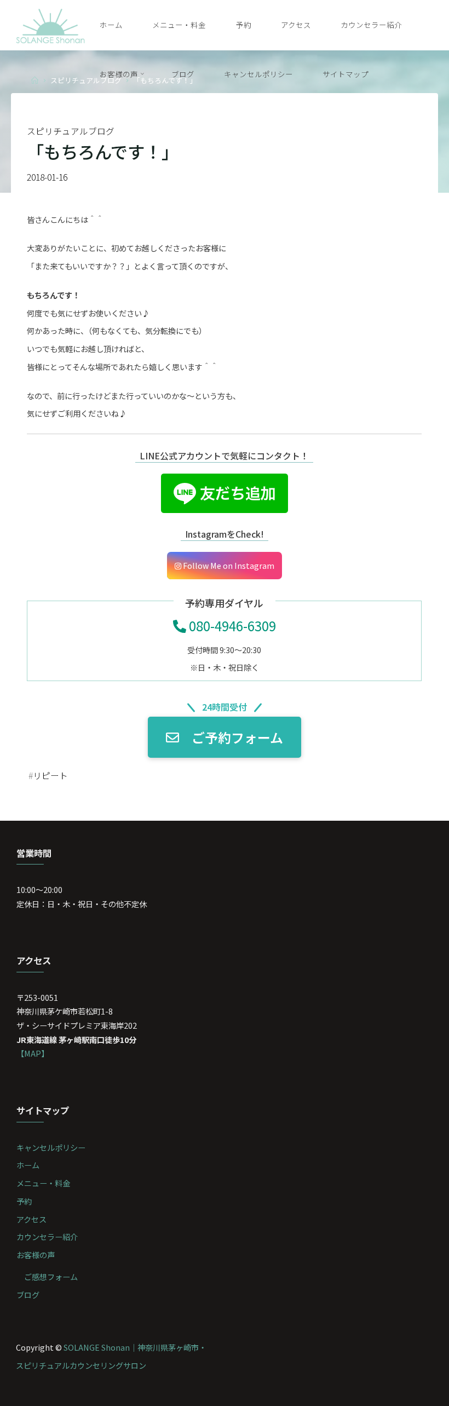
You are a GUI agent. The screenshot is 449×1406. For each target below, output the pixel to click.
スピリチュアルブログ (70, 131)
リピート (50, 775)
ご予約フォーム (237, 737)
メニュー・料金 (43, 1183)
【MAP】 (32, 1053)
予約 (24, 1201)
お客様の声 (35, 1254)
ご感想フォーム (51, 1276)
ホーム (27, 1165)
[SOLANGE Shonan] (50, 24)
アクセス (31, 1219)
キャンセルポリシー (50, 1147)
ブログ (27, 1294)
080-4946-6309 (231, 625)
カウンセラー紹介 (47, 1236)
